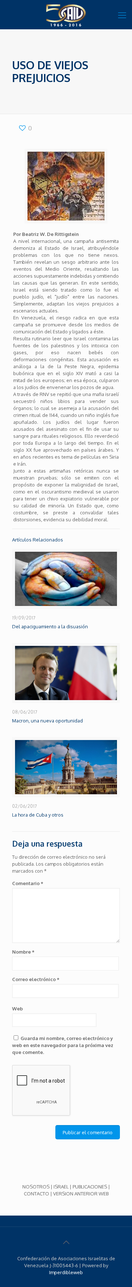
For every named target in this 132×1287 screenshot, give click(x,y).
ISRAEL (61, 1187)
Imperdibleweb (66, 1272)
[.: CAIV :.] (66, 15)
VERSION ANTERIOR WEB (81, 1194)
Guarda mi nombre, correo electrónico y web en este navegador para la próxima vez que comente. (62, 1045)
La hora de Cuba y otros (37, 815)
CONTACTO (36, 1194)
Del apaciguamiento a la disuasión (50, 626)
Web (17, 1009)
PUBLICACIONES (90, 1187)
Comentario (27, 883)
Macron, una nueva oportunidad (47, 721)
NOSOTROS (36, 1187)
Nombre (23, 952)
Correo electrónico (35, 979)
